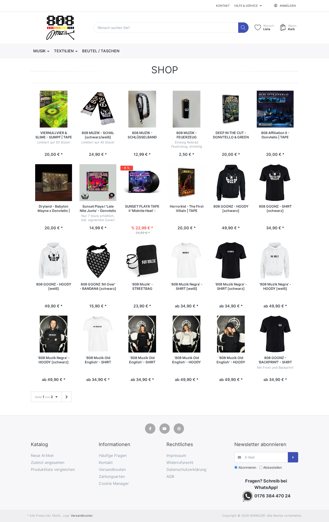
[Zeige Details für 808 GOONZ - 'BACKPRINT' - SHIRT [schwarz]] (275, 334)
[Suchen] (243, 27)
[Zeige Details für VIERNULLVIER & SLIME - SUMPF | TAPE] (53, 109)
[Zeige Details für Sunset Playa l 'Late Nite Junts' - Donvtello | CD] (97, 182)
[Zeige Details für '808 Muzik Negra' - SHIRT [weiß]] (186, 260)
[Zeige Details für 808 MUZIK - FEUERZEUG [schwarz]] (186, 109)
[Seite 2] (66, 397)
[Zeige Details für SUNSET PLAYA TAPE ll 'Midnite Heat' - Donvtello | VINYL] (142, 182)
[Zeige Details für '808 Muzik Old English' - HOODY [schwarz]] (230, 334)
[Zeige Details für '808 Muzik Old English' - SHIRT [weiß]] (97, 334)
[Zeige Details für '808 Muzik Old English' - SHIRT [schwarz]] (142, 334)
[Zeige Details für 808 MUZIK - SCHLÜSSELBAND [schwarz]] (142, 109)
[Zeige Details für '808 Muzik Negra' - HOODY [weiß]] (275, 260)
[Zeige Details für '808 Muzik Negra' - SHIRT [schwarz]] (230, 260)
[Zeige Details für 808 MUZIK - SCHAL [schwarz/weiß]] (97, 109)
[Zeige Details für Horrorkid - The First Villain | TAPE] (186, 182)
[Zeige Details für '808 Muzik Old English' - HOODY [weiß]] (186, 334)
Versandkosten (81, 515)
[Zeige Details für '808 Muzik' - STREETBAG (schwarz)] (142, 260)
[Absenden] (293, 457)
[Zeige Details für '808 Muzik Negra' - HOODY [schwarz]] (53, 334)
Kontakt (223, 5)
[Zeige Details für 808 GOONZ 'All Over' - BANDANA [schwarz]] (97, 260)
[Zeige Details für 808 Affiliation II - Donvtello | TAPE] (275, 109)
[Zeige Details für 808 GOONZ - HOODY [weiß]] (53, 260)
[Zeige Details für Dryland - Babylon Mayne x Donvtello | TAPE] (53, 182)
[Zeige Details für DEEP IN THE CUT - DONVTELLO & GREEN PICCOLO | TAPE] (230, 109)
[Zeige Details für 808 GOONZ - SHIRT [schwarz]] (275, 182)
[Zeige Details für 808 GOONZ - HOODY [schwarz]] (230, 182)
